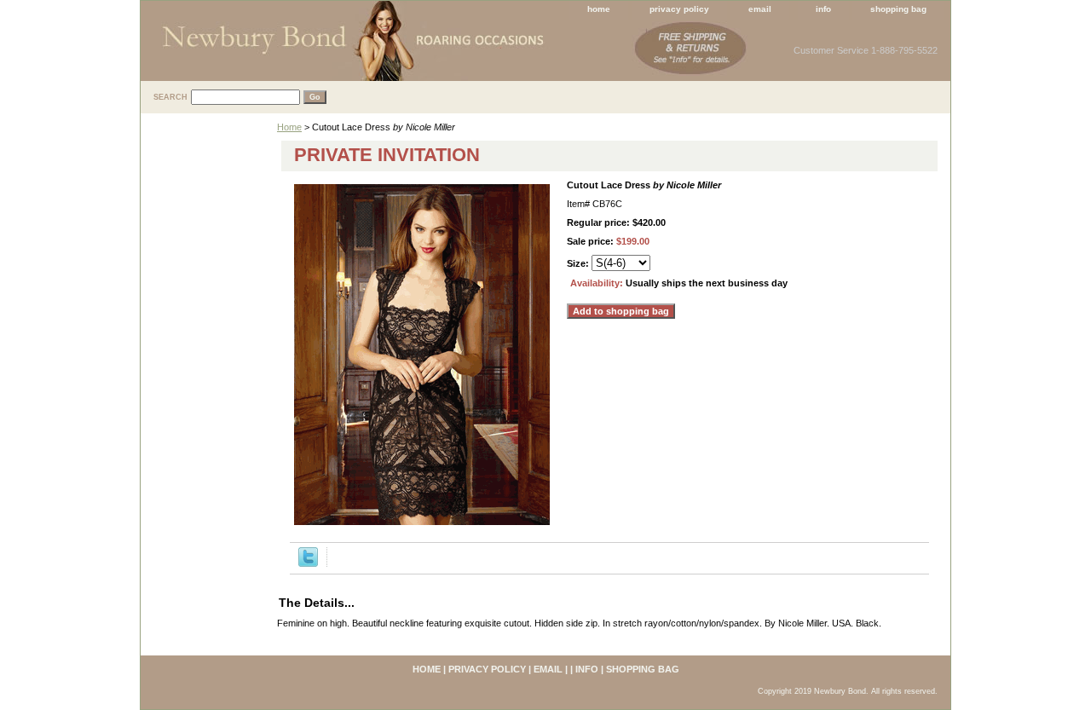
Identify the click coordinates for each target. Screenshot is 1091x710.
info (823, 9)
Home (289, 127)
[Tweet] (308, 563)
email (759, 9)
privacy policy (679, 9)
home (598, 9)
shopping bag (898, 9)
